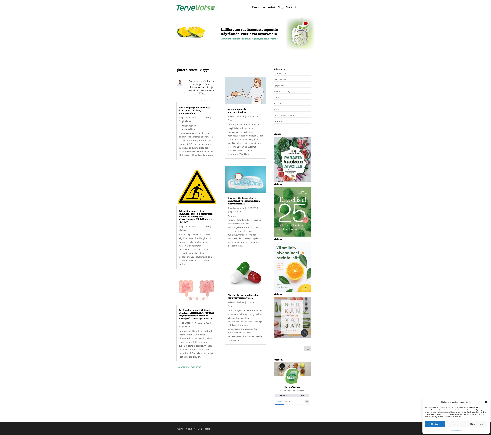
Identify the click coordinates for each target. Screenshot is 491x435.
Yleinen (188, 121)
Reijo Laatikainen (187, 117)
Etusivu (256, 7)
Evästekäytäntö (456, 430)
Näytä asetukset (477, 424)
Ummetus (279, 121)
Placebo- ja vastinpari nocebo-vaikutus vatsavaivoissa (243, 296)
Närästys (278, 103)
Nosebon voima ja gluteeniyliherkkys (237, 110)
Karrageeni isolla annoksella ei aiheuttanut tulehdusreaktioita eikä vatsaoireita (244, 201)
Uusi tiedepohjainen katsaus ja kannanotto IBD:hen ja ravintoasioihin (194, 110)
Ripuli (276, 109)
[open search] (294, 7)
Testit (289, 7)
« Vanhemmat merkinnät (188, 366)
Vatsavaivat (269, 7)
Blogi (280, 7)
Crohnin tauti (280, 73)
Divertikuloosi (280, 79)
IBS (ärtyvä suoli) (282, 91)
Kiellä (456, 424)
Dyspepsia (279, 85)
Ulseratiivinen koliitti (284, 115)
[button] (486, 402)
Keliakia (277, 97)
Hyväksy (435, 424)
